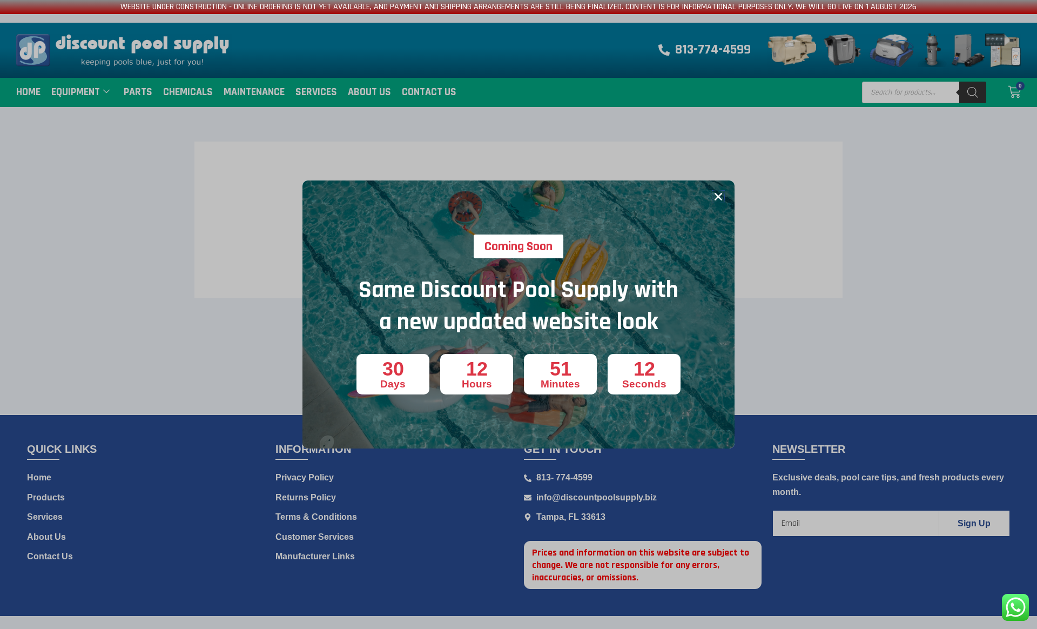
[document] (518, 314)
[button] (718, 196)
